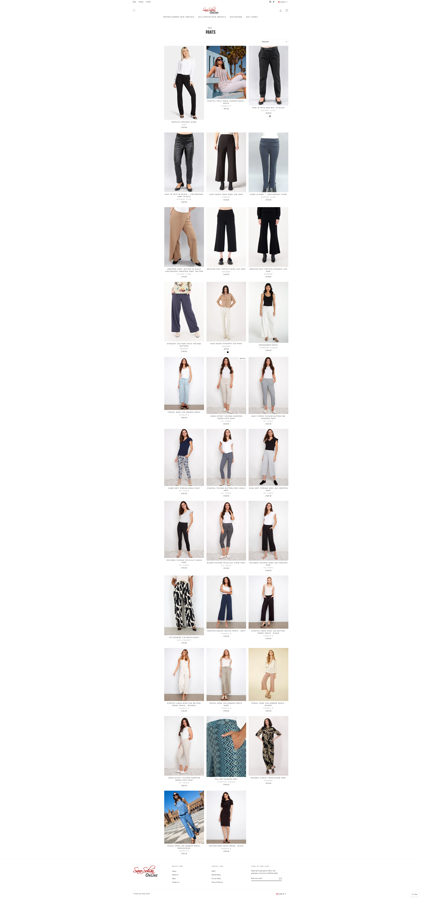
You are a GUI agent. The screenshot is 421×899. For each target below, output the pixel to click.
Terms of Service (217, 882)
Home (210, 28)
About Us (175, 875)
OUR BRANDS (236, 17)
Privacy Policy (216, 878)
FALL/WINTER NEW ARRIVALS (212, 17)
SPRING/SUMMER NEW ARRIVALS (178, 17)
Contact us (175, 882)
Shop (134, 2)
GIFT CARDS (252, 17)
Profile (148, 2)
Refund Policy (216, 875)
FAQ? (214, 871)
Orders (141, 2)
